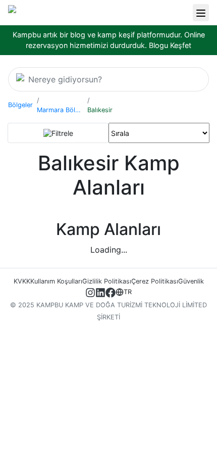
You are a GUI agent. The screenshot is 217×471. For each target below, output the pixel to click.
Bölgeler (20, 105)
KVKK (22, 281)
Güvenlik (191, 281)
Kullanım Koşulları (56, 281)
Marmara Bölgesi (60, 110)
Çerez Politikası (154, 281)
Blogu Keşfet (170, 45)
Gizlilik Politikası (106, 281)
